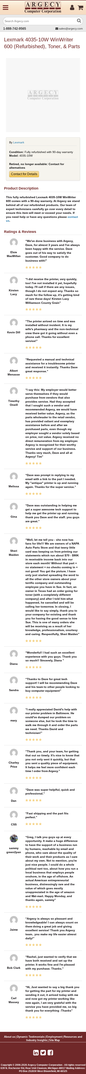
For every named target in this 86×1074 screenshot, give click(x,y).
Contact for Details (24, 174)
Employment (54, 1036)
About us (9, 1036)
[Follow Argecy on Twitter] (43, 1052)
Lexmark (18, 142)
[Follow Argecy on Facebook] (50, 1052)
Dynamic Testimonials (30, 1036)
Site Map (54, 1040)
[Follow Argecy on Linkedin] (36, 1052)
